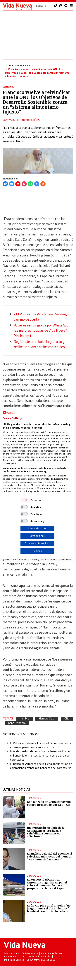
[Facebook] (5, 183)
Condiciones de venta (15, 956)
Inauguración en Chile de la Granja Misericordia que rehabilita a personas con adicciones (46, 832)
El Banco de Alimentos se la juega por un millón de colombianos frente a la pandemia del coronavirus (41, 765)
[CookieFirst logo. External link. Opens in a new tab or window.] (9, 412)
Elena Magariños (29, 120)
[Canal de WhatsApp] (30, 183)
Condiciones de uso (51, 953)
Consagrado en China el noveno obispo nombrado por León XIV (49, 803)
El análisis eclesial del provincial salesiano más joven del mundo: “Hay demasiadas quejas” (49, 856)
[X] (11, 183)
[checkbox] (24, 500)
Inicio (8, 65)
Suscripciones (11, 953)
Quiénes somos (30, 953)
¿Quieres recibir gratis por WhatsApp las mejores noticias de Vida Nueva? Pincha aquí (41, 330)
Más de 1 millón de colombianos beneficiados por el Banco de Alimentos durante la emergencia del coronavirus (40, 755)
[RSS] (43, 183)
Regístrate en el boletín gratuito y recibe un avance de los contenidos (39, 344)
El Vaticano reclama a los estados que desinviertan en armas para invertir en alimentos (41, 745)
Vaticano (29, 65)
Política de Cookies (14, 959)
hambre (24, 719)
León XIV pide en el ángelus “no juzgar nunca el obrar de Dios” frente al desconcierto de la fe (49, 908)
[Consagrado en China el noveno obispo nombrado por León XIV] (14, 807)
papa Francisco (17, 723)
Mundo (18, 65)
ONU (67, 719)
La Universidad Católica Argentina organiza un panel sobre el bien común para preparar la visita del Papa (47, 884)
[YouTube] (17, 183)
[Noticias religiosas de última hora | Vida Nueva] (17, 6)
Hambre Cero (46, 719)
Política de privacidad (40, 956)
